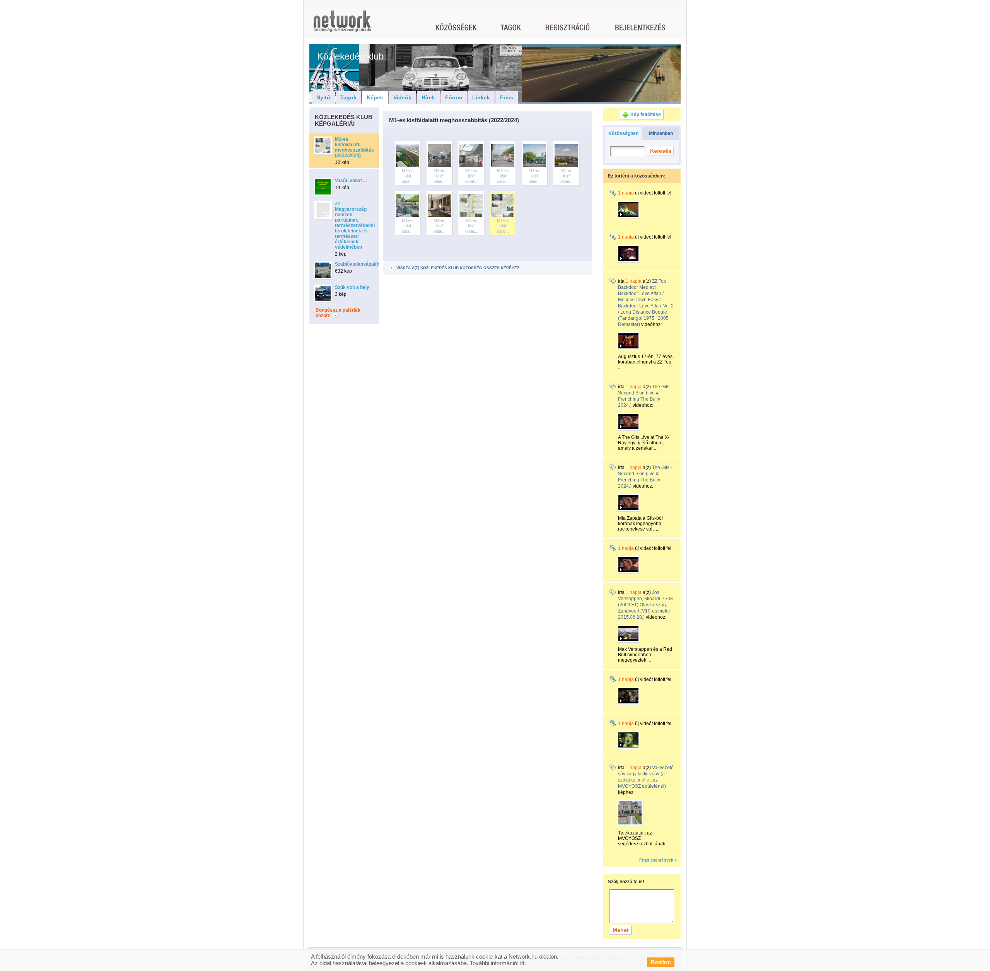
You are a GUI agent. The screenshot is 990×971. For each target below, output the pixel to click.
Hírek (428, 97)
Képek (375, 97)
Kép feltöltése (645, 114)
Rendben (661, 962)
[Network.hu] (342, 25)
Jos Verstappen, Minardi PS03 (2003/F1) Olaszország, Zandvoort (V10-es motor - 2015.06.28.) (645, 605)
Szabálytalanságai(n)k (359, 264)
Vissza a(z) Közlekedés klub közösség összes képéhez (457, 268)
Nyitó (323, 97)
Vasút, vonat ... (351, 180)
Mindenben (661, 133)
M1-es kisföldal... (408, 176)
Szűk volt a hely (352, 287)
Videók (402, 97)
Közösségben (623, 133)
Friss (506, 97)
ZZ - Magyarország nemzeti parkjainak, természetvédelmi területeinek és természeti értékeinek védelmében (355, 225)
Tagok (348, 97)
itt (522, 963)
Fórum (453, 97)
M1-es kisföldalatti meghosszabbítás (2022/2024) (354, 147)
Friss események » (658, 860)
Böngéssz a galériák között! (338, 312)
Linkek (481, 97)
